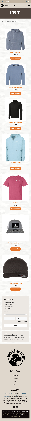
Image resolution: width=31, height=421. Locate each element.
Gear (8, 21)
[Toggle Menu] (29, 5)
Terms (16, 413)
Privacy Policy (9, 413)
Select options (15, 58)
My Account (7, 1)
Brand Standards (8, 415)
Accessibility (22, 413)
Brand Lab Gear (9, 393)
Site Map (16, 415)
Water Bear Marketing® (19, 415)
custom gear (15, 395)
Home (4, 21)
